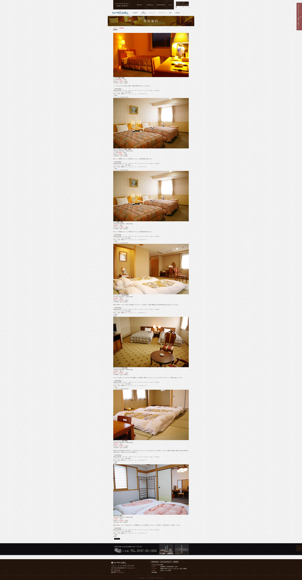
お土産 (175, 566)
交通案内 (185, 568)
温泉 (166, 568)
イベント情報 (168, 570)
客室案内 (162, 568)
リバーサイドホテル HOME (157, 564)
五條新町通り (163, 566)
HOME (115, 28)
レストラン (170, 568)
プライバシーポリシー (166, 561)
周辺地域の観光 (170, 566)
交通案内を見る (131, 567)
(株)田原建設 (154, 572)
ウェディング (176, 568)
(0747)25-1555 (117, 569)
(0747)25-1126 (121, 572)
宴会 (181, 568)
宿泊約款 (176, 561)
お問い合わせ (155, 561)
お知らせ (162, 570)
